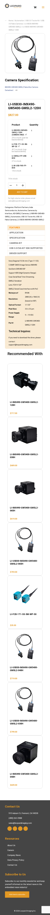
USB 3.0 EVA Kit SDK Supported (26, 248)
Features (14, 227)
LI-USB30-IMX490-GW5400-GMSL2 (30, 220)
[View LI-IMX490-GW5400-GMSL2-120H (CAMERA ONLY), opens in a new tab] (26, 134)
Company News (14, 855)
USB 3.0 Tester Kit (32, 21)
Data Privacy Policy (15, 860)
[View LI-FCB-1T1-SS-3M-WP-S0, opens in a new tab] (19, 146)
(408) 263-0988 (15, 818)
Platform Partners (21, 207)
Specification (17, 238)
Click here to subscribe (17, 894)
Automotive (22, 210)
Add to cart (22, 192)
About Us (11, 845)
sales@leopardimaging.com (19, 201)
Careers (10, 850)
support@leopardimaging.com (20, 345)
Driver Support (18, 253)
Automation (19, 21)
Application (16, 232)
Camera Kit (15, 243)
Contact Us (12, 865)
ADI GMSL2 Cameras (21, 213)
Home (11, 21)
